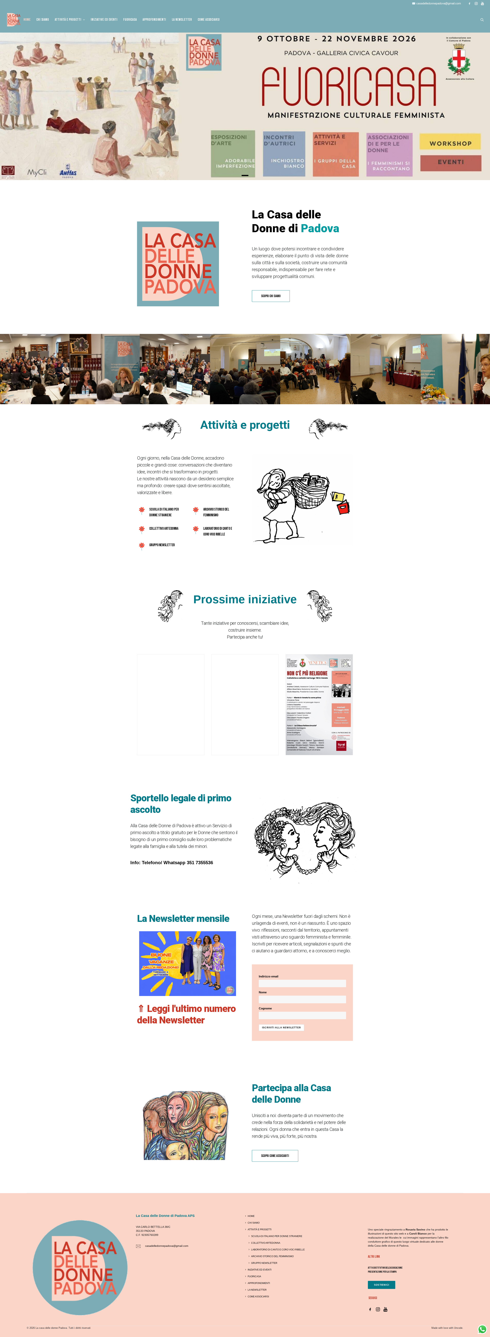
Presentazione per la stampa (382, 1271)
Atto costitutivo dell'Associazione (385, 1267)
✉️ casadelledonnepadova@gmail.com (436, 3)
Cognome (265, 1008)
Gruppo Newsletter (264, 1263)
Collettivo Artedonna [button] (163, 528)
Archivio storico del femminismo (272, 1256)
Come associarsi (209, 20)
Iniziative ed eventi (104, 20)
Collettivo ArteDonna (265, 1243)
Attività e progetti (259, 1229)
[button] (469, 3)
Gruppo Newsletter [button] (162, 545)
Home (27, 20)
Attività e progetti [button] (68, 20)
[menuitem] (469, 3)
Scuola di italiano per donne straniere (276, 1236)
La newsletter (182, 20)
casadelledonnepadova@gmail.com (166, 1245)
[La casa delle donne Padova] (13, 19)
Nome (263, 992)
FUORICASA (130, 20)
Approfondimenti (154, 20)
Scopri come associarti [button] (275, 1156)
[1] (245, 175)
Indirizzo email (268, 976)
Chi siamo (42, 20)
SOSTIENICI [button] (381, 1285)
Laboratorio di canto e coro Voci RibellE (278, 1249)
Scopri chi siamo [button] (271, 296)
